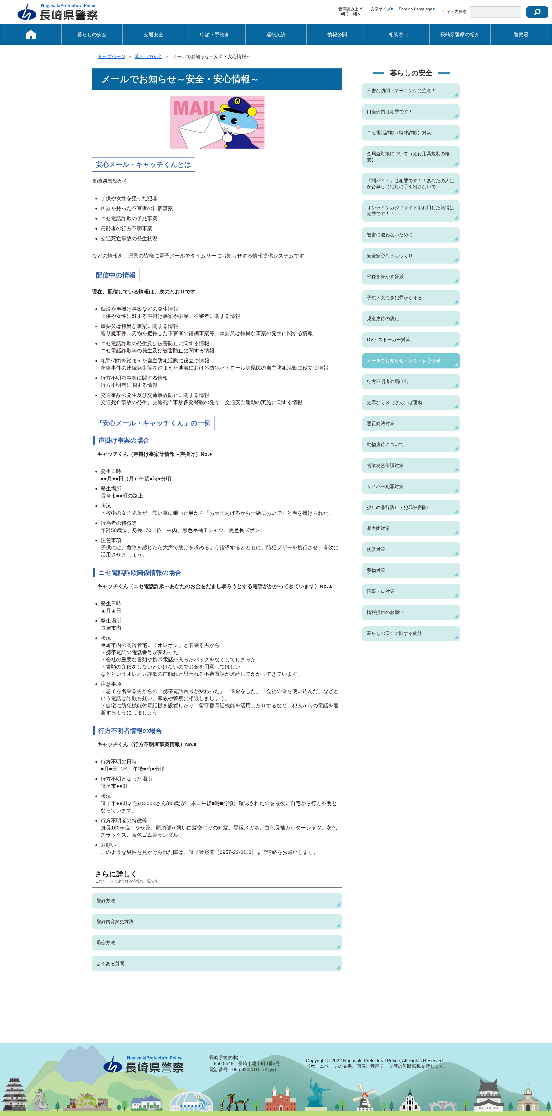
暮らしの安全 (92, 34)
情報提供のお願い (385, 612)
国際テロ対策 (380, 591)
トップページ (111, 56)
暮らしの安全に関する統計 (394, 633)
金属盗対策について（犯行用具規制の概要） (408, 156)
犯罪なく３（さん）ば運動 (394, 402)
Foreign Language (415, 9)
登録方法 (106, 900)
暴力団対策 (378, 528)
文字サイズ (381, 9)
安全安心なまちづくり (390, 255)
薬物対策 (376, 570)
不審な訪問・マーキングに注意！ (401, 90)
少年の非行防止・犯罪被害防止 (399, 507)
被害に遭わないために (390, 234)
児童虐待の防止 (383, 318)
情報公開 (337, 34)
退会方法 (106, 942)
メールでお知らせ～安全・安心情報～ (406, 360)
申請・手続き (214, 34)
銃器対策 (376, 549)
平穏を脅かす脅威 (385, 276)
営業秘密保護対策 (385, 465)
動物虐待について (385, 444)
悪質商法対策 (380, 423)
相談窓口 (398, 34)
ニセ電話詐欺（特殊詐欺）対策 (399, 132)
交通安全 (153, 34)
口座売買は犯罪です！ (390, 111)
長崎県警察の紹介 (460, 34)
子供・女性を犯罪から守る (394, 297)
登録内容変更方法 (115, 921)
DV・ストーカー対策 (388, 339)
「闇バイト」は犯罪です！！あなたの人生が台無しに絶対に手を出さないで (410, 183)
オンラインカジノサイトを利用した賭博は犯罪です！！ (410, 210)
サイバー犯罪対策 (385, 486)
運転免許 (276, 34)
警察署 (521, 34)
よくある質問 (110, 963)
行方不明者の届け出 (387, 381)
